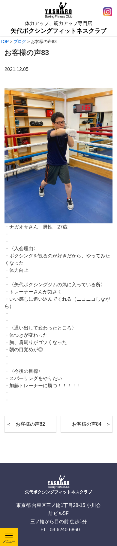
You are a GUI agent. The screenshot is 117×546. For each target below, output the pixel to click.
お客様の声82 (30, 424)
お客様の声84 (86, 424)
